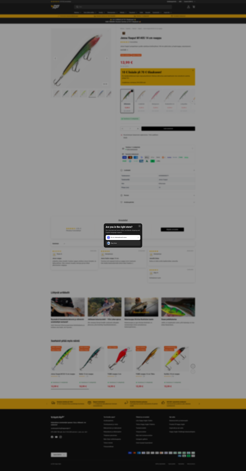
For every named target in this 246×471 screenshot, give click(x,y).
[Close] (139, 226)
